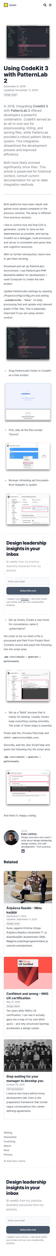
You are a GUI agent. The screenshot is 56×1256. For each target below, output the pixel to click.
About (7, 1145)
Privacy (8, 1154)
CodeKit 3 (40, 106)
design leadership (42, 840)
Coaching (9, 1141)
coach (47, 837)
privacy (25, 598)
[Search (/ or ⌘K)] (45, 5)
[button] (50, 5)
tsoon (12, 5)
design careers (29, 843)
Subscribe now (28, 590)
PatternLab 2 (20, 110)
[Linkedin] (23, 850)
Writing (8, 1132)
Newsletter (10, 1137)
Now (6, 1150)
